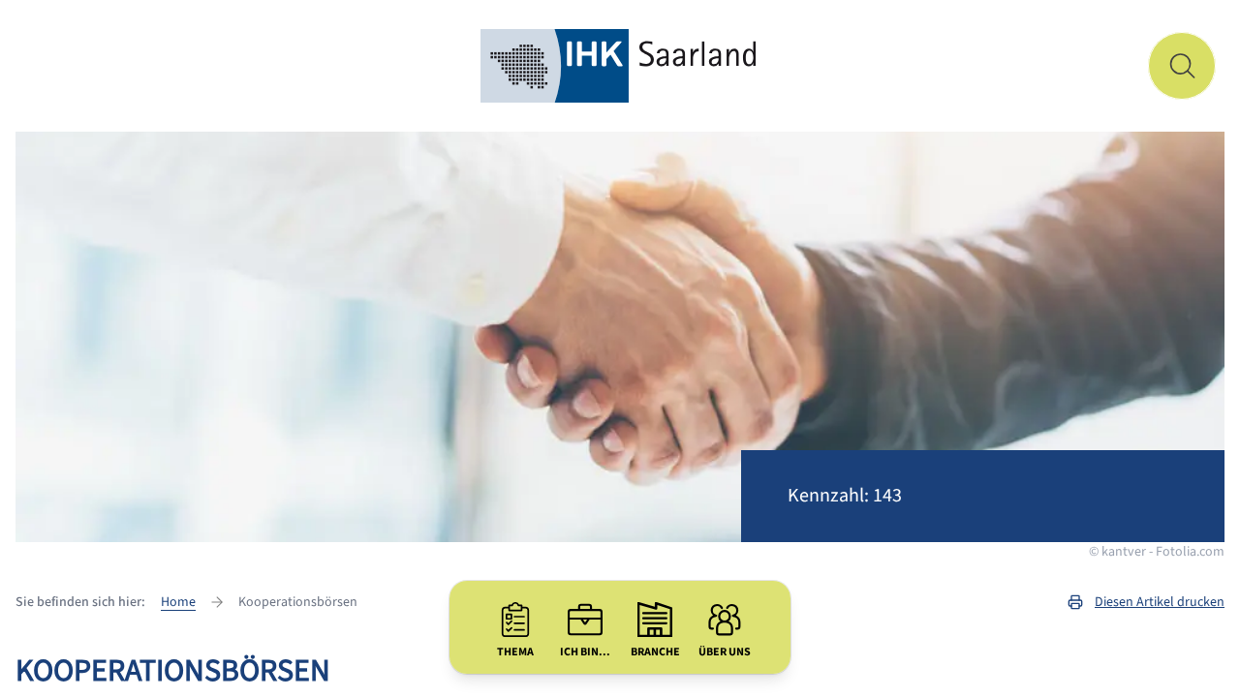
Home (178, 602)
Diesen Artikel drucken (1159, 602)
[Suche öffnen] (1181, 65)
